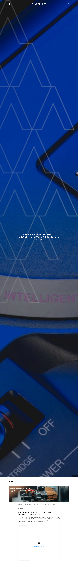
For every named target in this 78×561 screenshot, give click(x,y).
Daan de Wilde (42, 242)
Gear (11, 481)
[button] (9, 4)
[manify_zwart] (39, 4)
